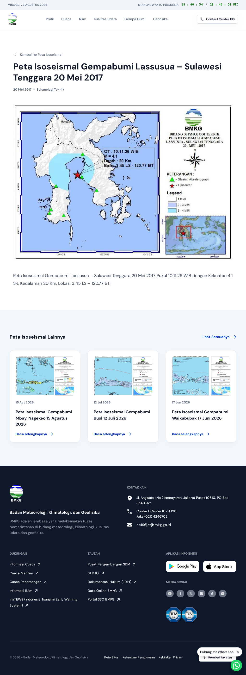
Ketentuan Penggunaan (139, 657)
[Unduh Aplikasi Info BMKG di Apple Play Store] (219, 566)
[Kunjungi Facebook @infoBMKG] (180, 593)
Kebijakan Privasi (171, 657)
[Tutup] (237, 651)
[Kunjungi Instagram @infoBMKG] (201, 593)
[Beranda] (12, 19)
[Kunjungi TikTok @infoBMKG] (212, 593)
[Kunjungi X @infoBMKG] (191, 593)
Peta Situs (111, 657)
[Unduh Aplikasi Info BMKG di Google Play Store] (182, 566)
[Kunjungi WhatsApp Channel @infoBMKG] (223, 593)
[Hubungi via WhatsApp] (236, 665)
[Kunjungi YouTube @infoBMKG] (170, 593)
